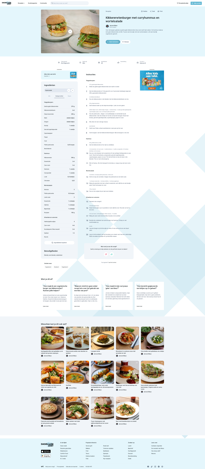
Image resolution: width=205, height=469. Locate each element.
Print (161, 11)
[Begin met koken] (70, 31)
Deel (153, 11)
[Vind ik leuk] (111, 254)
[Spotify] (162, 466)
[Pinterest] (158, 466)
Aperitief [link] (130, 448)
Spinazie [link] (105, 453)
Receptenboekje (183, 3)
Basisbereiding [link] (132, 456)
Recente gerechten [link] (65, 448)
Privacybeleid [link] (60, 466)
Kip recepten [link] (107, 458)
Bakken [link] (88, 448)
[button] (48, 267)
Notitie (145, 11)
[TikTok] (151, 466)
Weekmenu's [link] (64, 451)
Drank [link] (129, 458)
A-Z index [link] (63, 458)
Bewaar (126, 42)
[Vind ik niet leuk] (106, 254)
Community (43, 3)
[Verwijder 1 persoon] (68, 90)
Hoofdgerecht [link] (132, 451)
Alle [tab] (49, 96)
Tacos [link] (87, 453)
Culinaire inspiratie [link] (156, 446)
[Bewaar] (62, 328)
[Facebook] (148, 466)
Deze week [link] (63, 446)
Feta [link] (87, 458)
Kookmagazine (32, 3)
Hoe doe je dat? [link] (155, 451)
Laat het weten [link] (112, 262)
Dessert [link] (130, 453)
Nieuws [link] (153, 453)
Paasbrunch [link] (106, 456)
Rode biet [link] (106, 446)
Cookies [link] (82, 466)
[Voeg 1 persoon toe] (72, 90)
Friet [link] (87, 451)
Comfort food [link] (64, 453)
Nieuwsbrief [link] (63, 456)
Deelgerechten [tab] (59, 96)
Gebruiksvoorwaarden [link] (72, 466)
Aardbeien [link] (106, 451)
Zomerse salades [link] (108, 448)
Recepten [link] (108, 11)
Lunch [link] (129, 446)
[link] (6, 3)
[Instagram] (155, 466)
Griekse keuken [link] (90, 456)
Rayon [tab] (69, 96)
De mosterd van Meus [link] (157, 448)
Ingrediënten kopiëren (60, 242)
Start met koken (114, 42)
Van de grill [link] (89, 446)
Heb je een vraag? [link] (50, 466)
